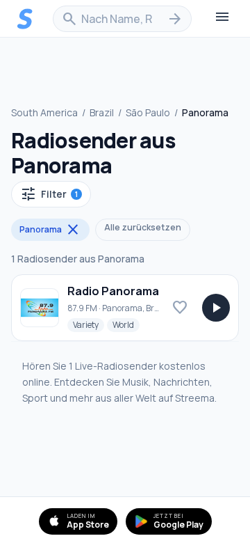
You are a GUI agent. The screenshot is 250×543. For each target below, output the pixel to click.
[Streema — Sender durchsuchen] (25, 19)
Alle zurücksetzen (142, 227)
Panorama (50, 229)
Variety (88, 324)
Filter (49, 194)
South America (44, 112)
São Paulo (148, 112)
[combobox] (122, 19)
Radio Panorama (113, 291)
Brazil (102, 112)
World (126, 324)
